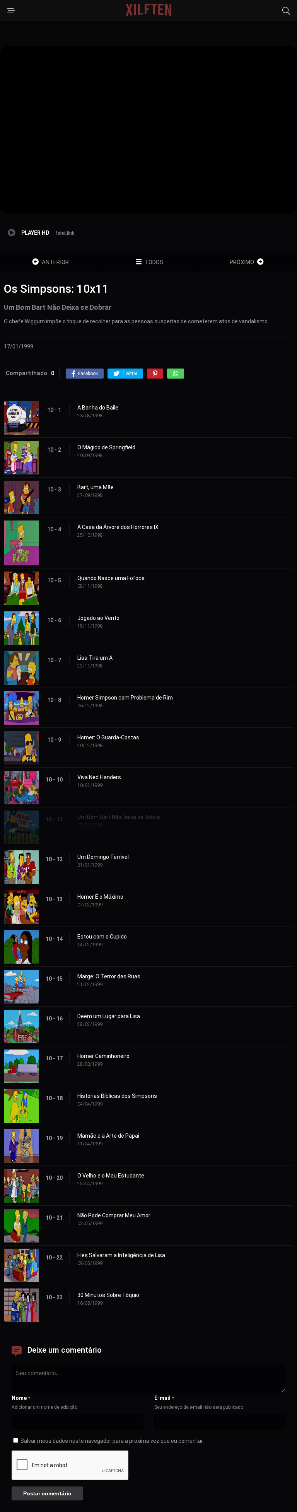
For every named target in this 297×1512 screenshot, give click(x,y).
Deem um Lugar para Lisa (108, 1016)
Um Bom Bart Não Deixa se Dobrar (119, 817)
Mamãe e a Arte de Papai (108, 1136)
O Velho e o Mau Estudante (110, 1175)
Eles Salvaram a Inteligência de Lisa (121, 1255)
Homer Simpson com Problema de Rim (125, 698)
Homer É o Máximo (100, 897)
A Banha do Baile (97, 407)
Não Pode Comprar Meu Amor (113, 1215)
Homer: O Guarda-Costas (108, 737)
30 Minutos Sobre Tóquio (108, 1295)
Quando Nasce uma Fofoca (111, 578)
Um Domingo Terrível (103, 857)
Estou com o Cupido (102, 936)
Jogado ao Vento (98, 618)
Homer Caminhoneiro (103, 1056)
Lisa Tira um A (95, 658)
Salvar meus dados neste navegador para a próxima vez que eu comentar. (112, 1441)
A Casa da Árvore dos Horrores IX (118, 527)
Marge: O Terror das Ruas (108, 976)
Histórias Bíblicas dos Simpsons (117, 1096)
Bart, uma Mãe (95, 487)
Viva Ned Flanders (99, 777)
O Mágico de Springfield (106, 447)
